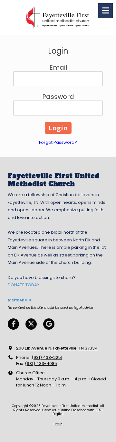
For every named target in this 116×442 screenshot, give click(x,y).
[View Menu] (105, 10)
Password (58, 96)
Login (58, 424)
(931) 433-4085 (41, 363)
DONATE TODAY (23, 285)
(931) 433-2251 (47, 357)
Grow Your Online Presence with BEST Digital (72, 412)
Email (58, 67)
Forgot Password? (58, 142)
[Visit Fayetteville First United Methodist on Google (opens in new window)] (48, 324)
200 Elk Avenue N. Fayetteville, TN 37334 (57, 348)
